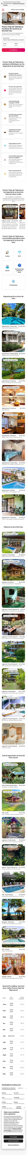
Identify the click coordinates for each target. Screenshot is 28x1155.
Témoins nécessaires (13, 1141)
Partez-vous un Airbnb (17, 9)
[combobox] (13, 40)
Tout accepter (13, 1137)
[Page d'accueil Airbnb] (3, 9)
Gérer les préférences (13, 1145)
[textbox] (7, 45)
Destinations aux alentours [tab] (9, 1088)
